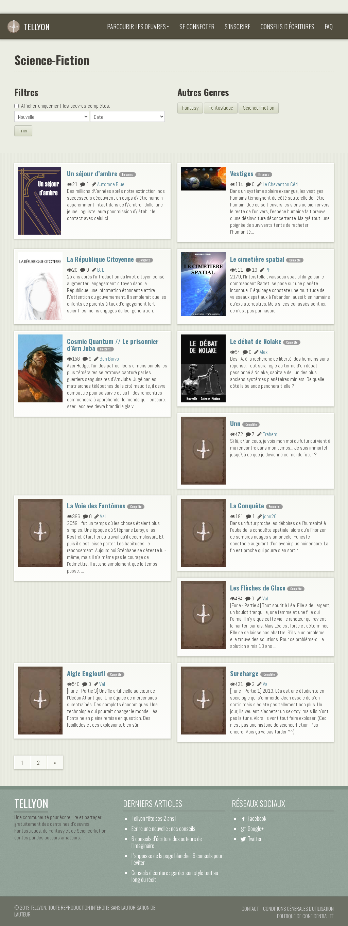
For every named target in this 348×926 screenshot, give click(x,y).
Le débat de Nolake (255, 341)
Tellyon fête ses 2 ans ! (154, 818)
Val (103, 516)
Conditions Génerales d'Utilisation (298, 908)
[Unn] (203, 449)
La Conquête (247, 505)
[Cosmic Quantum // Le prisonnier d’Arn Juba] (40, 367)
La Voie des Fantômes (96, 505)
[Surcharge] (203, 699)
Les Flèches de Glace (257, 587)
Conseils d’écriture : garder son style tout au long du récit (175, 876)
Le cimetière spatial (257, 259)
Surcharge (244, 673)
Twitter (255, 839)
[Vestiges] (203, 178)
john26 (270, 516)
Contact (250, 908)
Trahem (270, 434)
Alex (263, 352)
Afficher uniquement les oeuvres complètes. (65, 106)
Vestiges (242, 173)
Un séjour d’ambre (92, 173)
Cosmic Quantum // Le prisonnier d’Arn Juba (113, 344)
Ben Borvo (109, 359)
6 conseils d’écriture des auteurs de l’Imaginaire (167, 842)
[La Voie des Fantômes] (40, 531)
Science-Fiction (258, 107)
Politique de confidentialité (305, 916)
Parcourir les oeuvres (136, 26)
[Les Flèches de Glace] (203, 614)
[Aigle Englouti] (40, 699)
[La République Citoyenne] (40, 285)
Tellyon (37, 26)
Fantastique (220, 107)
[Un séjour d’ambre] (39, 199)
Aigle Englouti (86, 673)
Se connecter (196, 26)
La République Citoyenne (100, 259)
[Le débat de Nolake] (203, 367)
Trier (23, 130)
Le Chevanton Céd (280, 184)
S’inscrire (237, 26)
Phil (269, 270)
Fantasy (190, 107)
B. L (100, 270)
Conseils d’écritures (287, 26)
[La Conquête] (203, 531)
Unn (235, 423)
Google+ (256, 828)
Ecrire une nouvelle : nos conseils (163, 828)
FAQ (329, 26)
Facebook (257, 818)
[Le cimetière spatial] (203, 283)
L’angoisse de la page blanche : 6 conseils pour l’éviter (177, 859)
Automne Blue (110, 184)
